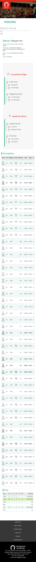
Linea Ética (18, 532)
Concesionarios (18, 539)
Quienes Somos (18, 529)
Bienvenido (18, 522)
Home (8, 16)
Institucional (18, 525)
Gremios (18, 536)
